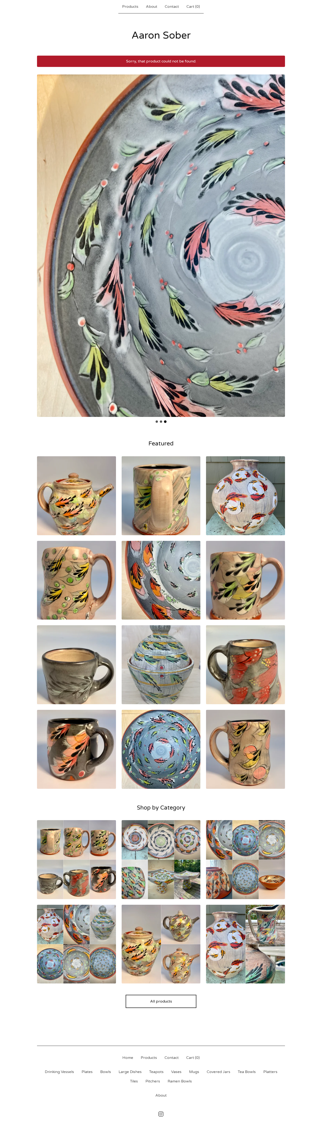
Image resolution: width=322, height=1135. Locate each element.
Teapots (156, 1071)
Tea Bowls (247, 1071)
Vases (176, 1071)
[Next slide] (278, 242)
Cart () (193, 6)
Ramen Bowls (180, 1081)
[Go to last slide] (43, 242)
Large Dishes (130, 1071)
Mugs (194, 1071)
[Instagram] (161, 1114)
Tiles (134, 1081)
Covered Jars (218, 1071)
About (151, 6)
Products (130, 6)
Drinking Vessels (59, 1071)
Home (127, 1057)
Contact (172, 6)
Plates (87, 1071)
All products (161, 1001)
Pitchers (152, 1081)
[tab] (157, 421)
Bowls (105, 1071)
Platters (270, 1071)
